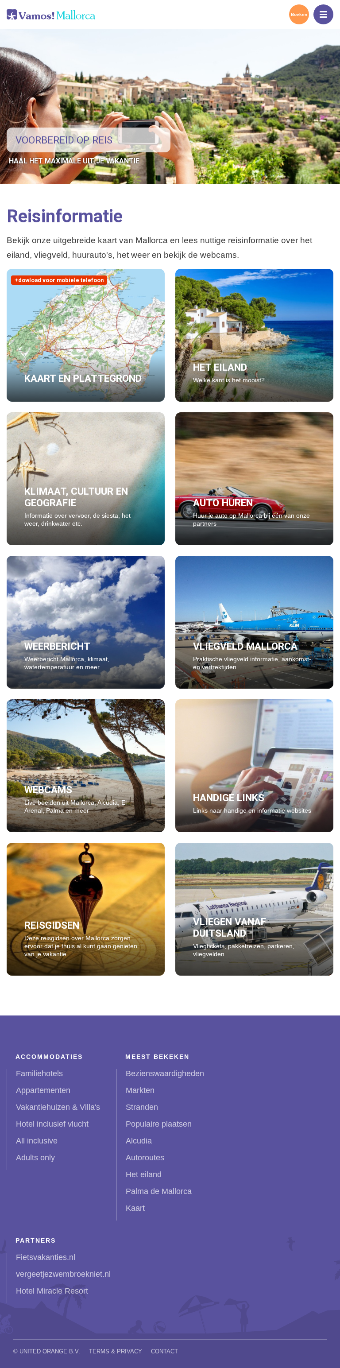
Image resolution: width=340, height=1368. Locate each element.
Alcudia (139, 1140)
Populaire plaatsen (159, 1124)
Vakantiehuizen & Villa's (58, 1107)
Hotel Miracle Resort (52, 1291)
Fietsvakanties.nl (45, 1257)
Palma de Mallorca (159, 1191)
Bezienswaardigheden (165, 1073)
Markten (140, 1090)
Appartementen (43, 1090)
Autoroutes (145, 1157)
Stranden (142, 1107)
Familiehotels (39, 1073)
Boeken (299, 14)
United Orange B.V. (49, 1351)
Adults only (35, 1157)
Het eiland (144, 1174)
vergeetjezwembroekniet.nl (63, 1274)
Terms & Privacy (115, 1351)
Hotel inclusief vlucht (52, 1124)
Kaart (135, 1208)
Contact (164, 1351)
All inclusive (37, 1140)
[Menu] (323, 14)
